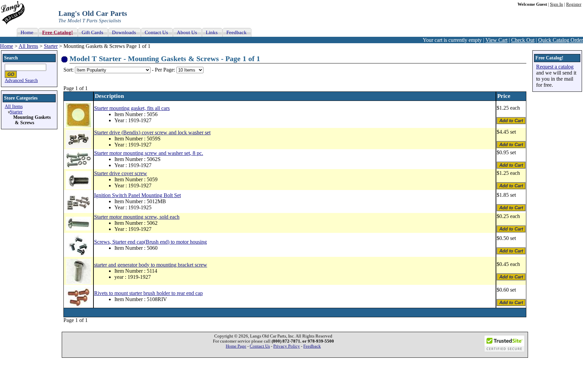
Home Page (236, 346)
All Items (28, 46)
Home (6, 46)
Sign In (556, 4)
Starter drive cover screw (120, 173)
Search (11, 57)
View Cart (496, 40)
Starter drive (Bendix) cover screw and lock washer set (152, 132)
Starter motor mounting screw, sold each (136, 217)
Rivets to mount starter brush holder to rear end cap (148, 293)
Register (573, 4)
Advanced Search (21, 80)
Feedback (312, 346)
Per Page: (165, 70)
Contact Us (260, 346)
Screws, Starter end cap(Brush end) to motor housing (150, 242)
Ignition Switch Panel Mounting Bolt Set (137, 195)
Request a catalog (555, 67)
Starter (51, 46)
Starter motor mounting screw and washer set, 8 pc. (148, 153)
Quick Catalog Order (560, 40)
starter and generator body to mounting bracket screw (150, 265)
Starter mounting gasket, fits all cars (132, 108)
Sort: (68, 70)
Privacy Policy (286, 346)
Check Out (522, 40)
